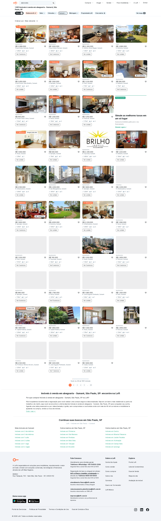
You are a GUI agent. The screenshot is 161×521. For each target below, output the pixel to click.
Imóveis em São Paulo (79, 423)
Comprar (88, 3)
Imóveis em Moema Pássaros (115, 434)
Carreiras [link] (108, 480)
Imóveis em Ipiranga (112, 447)
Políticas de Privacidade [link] (37, 509)
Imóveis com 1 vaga (22, 444)
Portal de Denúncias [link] (19, 509)
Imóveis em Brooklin (67, 447)
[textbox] (37, 3)
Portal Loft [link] (132, 462)
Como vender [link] (110, 467)
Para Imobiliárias (122, 3)
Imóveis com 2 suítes (22, 440)
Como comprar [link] (110, 471)
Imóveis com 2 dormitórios (24, 431)
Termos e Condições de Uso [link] (59, 509)
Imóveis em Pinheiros (67, 431)
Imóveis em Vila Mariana (68, 434)
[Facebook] (147, 510)
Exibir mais (30, 411)
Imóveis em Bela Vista (67, 440)
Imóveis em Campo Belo (114, 444)
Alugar (98, 3)
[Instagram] (135, 510)
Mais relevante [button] (30, 21)
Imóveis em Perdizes (67, 437)
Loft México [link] (109, 490)
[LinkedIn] (141, 510)
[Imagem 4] (68, 146)
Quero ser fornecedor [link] (113, 485)
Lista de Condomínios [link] (136, 467)
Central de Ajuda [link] (111, 462)
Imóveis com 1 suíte (22, 437)
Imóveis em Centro (112, 431)
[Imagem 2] (99, 111)
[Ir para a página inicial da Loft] (16, 3)
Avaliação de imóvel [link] (136, 480)
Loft (67, 423)
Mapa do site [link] (133, 476)
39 (91, 385)
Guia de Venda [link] (134, 471)
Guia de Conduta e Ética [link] (80, 509)
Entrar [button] (145, 3)
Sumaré (92, 423)
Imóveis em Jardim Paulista (115, 437)
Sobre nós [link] (109, 476)
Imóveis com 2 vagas (22, 447)
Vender (108, 3)
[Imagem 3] (33, 146)
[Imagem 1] (64, 146)
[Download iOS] (34, 501)
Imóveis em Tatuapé (67, 444)
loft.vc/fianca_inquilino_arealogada (83, 473)
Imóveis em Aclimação (113, 440)
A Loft (136, 3)
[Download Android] (19, 501)
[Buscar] (53, 2)
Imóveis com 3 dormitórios (24, 434)
